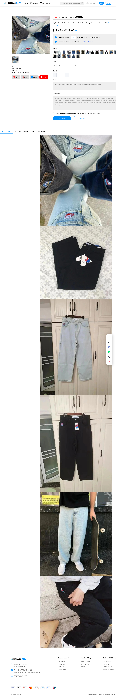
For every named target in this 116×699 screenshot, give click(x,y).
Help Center (61, 664)
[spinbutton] (61, 75)
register (109, 3)
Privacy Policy (62, 669)
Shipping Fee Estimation (86, 41)
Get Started (61, 661)
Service (82, 666)
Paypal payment (85, 661)
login (101, 3)
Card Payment (84, 664)
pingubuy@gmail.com (21, 676)
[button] (55, 75)
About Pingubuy (92, 694)
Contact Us (61, 666)
